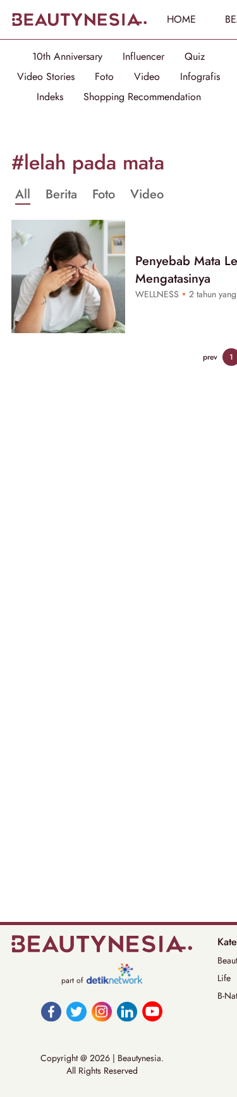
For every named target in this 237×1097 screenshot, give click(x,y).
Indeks (50, 97)
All (22, 194)
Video (147, 77)
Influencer (143, 57)
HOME (181, 19)
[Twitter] (76, 1011)
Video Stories (46, 77)
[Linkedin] (127, 1011)
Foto (104, 77)
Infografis (200, 77)
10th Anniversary (67, 57)
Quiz (195, 57)
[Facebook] (51, 1011)
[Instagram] (102, 1011)
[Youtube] (152, 1011)
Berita (61, 194)
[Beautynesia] (79, 19)
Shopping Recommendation (142, 97)
